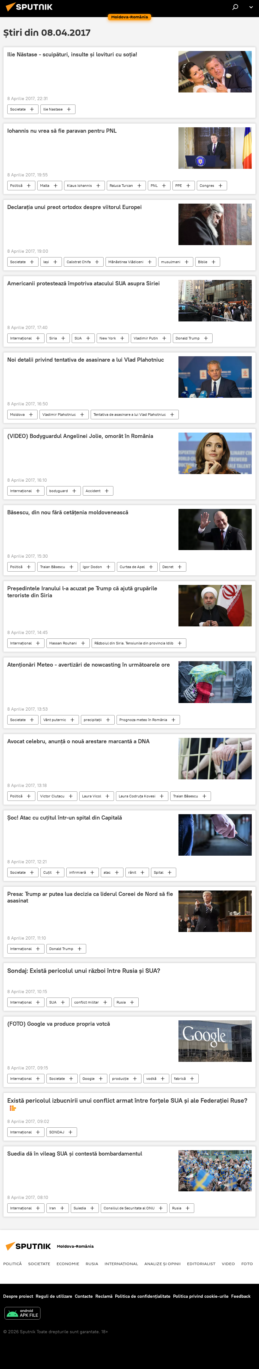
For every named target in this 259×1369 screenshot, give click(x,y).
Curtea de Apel (132, 566)
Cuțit (47, 872)
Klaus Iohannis (79, 185)
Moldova (17, 414)
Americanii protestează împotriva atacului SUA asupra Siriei (83, 283)
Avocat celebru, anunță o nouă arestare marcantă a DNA (78, 741)
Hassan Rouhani (63, 643)
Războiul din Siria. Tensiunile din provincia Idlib (133, 643)
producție (120, 1078)
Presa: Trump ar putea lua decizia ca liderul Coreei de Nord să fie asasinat (90, 897)
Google (88, 1078)
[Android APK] (22, 1314)
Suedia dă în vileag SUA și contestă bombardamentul (74, 1153)
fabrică (180, 1078)
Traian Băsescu (52, 566)
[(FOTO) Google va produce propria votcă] (215, 1041)
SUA (78, 338)
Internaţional (21, 338)
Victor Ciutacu (52, 796)
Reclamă (103, 1296)
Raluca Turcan (121, 185)
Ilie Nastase (53, 109)
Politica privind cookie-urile (201, 1296)
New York (107, 338)
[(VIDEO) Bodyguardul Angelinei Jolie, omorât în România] (215, 453)
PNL (154, 185)
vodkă (151, 1078)
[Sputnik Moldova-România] (31, 12)
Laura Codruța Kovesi (137, 796)
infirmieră (77, 872)
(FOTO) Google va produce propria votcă (58, 1023)
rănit (132, 872)
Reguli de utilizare (54, 1296)
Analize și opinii (162, 1263)
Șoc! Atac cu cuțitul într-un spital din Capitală (64, 817)
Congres (207, 185)
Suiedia (80, 1208)
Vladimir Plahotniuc (59, 414)
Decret (167, 566)
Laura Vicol (91, 796)
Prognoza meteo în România (143, 719)
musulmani (170, 261)
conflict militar (86, 1002)
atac (107, 872)
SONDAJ (56, 1132)
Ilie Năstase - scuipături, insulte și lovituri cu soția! (72, 54)
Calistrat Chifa (79, 261)
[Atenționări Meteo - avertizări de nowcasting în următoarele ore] (215, 682)
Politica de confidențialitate (143, 1296)
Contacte (84, 1296)
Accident (93, 490)
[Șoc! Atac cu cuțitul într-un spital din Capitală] (215, 835)
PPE (178, 185)
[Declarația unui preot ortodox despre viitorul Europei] (215, 224)
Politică (16, 185)
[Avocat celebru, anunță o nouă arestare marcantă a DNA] (215, 758)
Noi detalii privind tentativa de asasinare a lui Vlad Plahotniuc (85, 359)
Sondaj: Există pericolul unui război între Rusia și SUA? (83, 970)
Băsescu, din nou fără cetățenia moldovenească (67, 512)
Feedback (240, 1296)
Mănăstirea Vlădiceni (125, 261)
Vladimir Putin (146, 338)
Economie (68, 1263)
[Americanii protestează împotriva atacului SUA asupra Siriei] (215, 300)
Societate (18, 109)
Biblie (202, 261)
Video (228, 1263)
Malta (44, 185)
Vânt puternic (54, 719)
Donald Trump (188, 338)
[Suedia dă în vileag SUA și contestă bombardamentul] (215, 1170)
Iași (46, 261)
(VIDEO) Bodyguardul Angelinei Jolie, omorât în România (80, 436)
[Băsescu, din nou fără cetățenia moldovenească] (215, 529)
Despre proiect (18, 1296)
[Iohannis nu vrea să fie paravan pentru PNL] (215, 148)
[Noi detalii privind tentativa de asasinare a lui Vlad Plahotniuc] (215, 377)
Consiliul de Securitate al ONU (129, 1208)
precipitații (93, 719)
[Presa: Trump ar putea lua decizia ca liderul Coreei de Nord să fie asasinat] (215, 911)
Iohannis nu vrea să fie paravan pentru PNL (62, 130)
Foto (247, 1263)
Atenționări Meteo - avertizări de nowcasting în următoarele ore (88, 664)
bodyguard (58, 490)
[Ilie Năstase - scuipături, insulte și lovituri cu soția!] (215, 71)
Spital (158, 872)
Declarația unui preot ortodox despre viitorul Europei (74, 207)
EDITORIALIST (201, 1263)
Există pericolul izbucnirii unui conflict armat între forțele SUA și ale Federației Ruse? (127, 1100)
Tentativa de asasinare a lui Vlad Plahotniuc (129, 414)
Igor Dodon (92, 566)
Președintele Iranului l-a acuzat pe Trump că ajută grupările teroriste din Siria (82, 592)
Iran (52, 1208)
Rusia (121, 1002)
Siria (53, 338)
